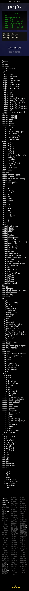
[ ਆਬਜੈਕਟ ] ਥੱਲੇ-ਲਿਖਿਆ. (10, 77)
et (3, 542)
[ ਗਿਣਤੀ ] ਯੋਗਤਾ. (7, 193)
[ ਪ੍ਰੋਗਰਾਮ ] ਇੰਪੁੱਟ (7, 426)
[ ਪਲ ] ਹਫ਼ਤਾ (5, 476)
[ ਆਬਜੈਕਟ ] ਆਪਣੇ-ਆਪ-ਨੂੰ (10, 88)
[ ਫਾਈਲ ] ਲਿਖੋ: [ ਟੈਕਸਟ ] (9, 381)
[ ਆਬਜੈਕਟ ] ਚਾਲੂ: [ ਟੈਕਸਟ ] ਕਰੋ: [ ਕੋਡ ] (14, 102)
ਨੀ (2, 63)
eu (3, 544)
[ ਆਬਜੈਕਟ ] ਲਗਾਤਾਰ (8, 90)
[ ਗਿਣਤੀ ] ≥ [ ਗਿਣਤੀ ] (8, 145)
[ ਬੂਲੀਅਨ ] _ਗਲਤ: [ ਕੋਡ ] (9, 128)
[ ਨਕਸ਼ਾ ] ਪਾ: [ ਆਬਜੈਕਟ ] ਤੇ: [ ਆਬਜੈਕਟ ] (14, 354)
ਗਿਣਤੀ (4, 141)
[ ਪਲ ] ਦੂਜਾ (5, 462)
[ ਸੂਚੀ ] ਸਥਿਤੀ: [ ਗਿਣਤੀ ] (9, 316)
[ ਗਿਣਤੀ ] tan (6, 206)
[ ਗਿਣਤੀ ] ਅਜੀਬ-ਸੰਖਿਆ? (10, 157)
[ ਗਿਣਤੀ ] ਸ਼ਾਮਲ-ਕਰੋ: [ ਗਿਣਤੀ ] (11, 163)
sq (21, 517)
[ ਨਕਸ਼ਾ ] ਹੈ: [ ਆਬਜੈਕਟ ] (9, 369)
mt (12, 551)
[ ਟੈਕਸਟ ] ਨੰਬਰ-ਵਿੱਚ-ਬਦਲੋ (10, 265)
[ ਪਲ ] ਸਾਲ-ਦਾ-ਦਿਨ (8, 464)
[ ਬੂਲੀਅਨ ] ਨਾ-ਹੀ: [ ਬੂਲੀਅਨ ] (11, 136)
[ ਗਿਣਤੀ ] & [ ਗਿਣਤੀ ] (8, 212)
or (12, 562)
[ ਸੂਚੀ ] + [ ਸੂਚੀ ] (7, 336)
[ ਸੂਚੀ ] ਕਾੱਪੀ (5, 340)
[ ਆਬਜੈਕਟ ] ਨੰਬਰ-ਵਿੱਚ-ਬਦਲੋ (11, 80)
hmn (3, 570)
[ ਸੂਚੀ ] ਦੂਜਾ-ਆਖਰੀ (8, 322)
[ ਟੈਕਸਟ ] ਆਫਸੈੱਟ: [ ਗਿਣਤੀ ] (11, 244)
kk (12, 515)
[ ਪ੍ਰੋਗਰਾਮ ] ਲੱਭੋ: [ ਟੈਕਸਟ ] (10, 411)
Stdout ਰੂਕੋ (5, 487)
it (11, 507)
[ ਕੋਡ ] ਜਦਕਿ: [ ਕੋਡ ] (8, 289)
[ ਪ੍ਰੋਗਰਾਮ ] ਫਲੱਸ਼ (7, 428)
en (3, 538)
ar (3, 511)
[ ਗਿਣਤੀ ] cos (6, 204)
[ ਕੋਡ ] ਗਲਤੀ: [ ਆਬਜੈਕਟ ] (10, 293)
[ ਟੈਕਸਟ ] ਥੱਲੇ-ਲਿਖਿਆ (9, 240)
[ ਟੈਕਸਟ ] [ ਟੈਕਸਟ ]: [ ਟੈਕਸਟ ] (11, 255)
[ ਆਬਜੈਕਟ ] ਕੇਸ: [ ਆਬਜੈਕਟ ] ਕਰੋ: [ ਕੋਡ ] (14, 98)
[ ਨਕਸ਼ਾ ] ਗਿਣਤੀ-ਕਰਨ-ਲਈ (10, 366)
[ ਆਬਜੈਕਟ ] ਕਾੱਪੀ (7, 96)
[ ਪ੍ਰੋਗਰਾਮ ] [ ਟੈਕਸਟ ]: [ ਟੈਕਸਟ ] (12, 413)
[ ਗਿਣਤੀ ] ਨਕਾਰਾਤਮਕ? (9, 187)
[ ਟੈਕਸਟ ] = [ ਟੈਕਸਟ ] (8, 228)
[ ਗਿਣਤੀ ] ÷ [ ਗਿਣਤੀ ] (8, 177)
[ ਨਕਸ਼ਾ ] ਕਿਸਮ (6, 352)
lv (12, 533)
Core (14, 1)
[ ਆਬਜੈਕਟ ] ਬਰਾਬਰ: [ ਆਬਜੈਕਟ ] (12, 84)
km (13, 517)
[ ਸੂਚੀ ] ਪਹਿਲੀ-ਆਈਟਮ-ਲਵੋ (10, 328)
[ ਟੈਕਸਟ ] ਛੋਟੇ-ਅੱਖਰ (8, 252)
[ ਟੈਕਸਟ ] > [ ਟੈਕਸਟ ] (8, 279)
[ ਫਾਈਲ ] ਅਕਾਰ (7, 389)
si (21, 505)
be (3, 515)
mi (12, 537)
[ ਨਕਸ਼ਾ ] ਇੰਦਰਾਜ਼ (7, 360)
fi (2, 548)
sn (21, 513)
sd (21, 503)
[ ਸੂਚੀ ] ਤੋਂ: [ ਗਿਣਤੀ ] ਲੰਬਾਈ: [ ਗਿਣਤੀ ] (13, 332)
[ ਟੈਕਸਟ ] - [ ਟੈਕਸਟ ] (8, 259)
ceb (3, 525)
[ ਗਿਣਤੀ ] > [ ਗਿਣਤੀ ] (8, 143)
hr (3, 572)
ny (12, 560)
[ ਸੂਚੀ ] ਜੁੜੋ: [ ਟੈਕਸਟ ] (8, 314)
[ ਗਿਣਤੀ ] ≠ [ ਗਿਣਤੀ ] (8, 153)
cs (3, 529)
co (3, 527)
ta (21, 529)
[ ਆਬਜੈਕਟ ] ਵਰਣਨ (8, 79)
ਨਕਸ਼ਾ (3, 350)
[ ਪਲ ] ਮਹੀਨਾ (6, 454)
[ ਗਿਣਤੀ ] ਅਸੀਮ (7, 198)
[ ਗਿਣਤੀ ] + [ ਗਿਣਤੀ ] (8, 161)
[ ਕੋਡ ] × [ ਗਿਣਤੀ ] (7, 171)
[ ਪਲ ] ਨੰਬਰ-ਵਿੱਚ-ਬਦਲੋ (9, 480)
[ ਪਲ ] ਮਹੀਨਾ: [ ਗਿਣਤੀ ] (9, 442)
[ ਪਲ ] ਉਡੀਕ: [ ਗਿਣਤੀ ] (9, 432)
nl (12, 556)
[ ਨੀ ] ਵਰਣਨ (5, 67)
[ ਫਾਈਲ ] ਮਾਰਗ (7, 375)
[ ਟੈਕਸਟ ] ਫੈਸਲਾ (7, 267)
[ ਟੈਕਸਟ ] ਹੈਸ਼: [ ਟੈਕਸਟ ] (9, 283)
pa (12, 564)
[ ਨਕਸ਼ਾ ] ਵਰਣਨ (7, 371)
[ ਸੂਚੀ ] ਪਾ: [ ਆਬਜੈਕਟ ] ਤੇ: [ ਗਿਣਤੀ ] (13, 324)
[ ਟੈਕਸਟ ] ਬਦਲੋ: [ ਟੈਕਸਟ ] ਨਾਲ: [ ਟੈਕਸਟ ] (15, 257)
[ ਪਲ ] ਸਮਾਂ (5, 468)
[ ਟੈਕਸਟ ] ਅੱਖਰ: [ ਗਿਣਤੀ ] (10, 246)
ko (12, 521)
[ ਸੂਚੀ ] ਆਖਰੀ (6, 320)
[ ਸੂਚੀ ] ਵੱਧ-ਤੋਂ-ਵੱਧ (7, 307)
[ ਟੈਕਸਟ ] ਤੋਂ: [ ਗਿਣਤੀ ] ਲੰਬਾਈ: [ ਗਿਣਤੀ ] (14, 242)
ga (3, 554)
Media (18, 1)
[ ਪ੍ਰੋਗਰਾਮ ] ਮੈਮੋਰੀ (7, 395)
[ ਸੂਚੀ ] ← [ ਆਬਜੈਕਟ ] (9, 310)
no (12, 558)
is (11, 505)
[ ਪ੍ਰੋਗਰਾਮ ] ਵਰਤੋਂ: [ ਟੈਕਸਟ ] (10, 407)
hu (12, 497)
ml (12, 541)
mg (12, 535)
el (2, 536)
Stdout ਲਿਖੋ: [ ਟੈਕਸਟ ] (9, 485)
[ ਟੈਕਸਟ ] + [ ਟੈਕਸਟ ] (8, 236)
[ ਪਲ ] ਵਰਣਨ (6, 478)
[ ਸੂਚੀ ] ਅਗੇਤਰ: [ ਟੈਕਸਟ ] (10, 312)
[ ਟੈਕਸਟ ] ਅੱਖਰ (6, 271)
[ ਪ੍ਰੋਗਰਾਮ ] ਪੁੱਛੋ (6, 423)
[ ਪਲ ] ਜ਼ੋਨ (5, 438)
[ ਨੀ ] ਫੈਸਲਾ (5, 71)
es (3, 540)
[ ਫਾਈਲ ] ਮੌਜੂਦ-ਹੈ (7, 385)
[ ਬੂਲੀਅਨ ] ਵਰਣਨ (7, 120)
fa (2, 546)
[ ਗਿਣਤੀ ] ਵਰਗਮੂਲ (7, 200)
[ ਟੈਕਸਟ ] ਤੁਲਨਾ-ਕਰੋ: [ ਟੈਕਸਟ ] (11, 273)
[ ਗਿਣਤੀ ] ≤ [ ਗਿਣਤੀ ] (8, 149)
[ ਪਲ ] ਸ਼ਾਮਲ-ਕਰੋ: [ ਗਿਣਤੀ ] (10, 481)
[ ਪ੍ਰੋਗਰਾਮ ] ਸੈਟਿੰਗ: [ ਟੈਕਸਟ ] (11, 419)
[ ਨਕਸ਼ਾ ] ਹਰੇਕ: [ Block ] (9, 367)
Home (10, 1)
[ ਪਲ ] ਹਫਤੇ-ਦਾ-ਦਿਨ (8, 466)
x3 (21, 554)
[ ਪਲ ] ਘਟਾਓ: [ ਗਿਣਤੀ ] (9, 483)
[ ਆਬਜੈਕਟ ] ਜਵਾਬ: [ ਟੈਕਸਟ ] (11, 104)
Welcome (5, 61)
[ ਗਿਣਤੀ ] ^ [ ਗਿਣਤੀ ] (8, 216)
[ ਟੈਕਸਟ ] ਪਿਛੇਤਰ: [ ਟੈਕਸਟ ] (10, 238)
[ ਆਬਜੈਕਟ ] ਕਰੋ (7, 92)
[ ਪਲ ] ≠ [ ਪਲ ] (6, 474)
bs (3, 521)
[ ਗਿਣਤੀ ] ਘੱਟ (6, 189)
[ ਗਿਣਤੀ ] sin (6, 202)
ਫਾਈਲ (4, 373)
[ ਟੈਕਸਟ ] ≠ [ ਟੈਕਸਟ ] (8, 230)
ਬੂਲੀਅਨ (4, 114)
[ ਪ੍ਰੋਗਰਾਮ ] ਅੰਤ (7, 417)
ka (12, 513)
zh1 (21, 568)
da (3, 533)
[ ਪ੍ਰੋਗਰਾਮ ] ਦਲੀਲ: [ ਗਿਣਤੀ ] (11, 401)
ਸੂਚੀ (3, 299)
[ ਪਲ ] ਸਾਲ (5, 452)
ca (3, 523)
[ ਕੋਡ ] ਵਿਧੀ (5, 173)
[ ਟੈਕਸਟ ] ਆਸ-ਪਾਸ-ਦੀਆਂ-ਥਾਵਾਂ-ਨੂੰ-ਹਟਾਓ (15, 263)
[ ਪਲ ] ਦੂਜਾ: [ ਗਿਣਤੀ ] (8, 450)
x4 (21, 556)
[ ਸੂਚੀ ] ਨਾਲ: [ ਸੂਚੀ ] (8, 338)
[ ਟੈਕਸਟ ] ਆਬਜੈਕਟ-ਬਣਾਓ (10, 226)
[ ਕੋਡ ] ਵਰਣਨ (6, 297)
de (3, 534)
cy (2, 531)
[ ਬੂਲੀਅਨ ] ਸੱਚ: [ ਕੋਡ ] (8, 126)
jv (11, 511)
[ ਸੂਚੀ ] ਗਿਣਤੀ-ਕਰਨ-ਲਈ (10, 330)
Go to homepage (14, 48)
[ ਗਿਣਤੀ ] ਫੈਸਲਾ (7, 222)
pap (12, 566)
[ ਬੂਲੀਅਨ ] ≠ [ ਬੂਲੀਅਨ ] (9, 118)
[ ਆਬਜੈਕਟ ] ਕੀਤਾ (7, 94)
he (3, 566)
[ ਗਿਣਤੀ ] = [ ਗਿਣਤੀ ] (8, 151)
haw (5, 562)
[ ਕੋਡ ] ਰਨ (5, 287)
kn (12, 519)
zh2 (21, 570)
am (3, 509)
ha (3, 564)
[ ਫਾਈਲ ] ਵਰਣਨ (7, 377)
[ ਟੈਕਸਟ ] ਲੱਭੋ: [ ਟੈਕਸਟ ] (9, 248)
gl (3, 558)
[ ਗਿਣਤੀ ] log (6, 210)
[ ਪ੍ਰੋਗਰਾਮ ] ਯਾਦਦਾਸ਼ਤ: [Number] (12, 397)
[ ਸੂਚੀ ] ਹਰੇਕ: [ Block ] (9, 309)
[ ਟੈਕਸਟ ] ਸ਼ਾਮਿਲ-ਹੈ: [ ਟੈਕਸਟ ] (11, 261)
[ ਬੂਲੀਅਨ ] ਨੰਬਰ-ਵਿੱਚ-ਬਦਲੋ (10, 139)
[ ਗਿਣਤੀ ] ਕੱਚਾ (6, 220)
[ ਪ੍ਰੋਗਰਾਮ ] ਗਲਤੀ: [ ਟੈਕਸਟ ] (11, 430)
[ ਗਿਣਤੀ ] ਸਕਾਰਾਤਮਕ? (9, 185)
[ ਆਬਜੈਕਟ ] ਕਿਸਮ (7, 75)
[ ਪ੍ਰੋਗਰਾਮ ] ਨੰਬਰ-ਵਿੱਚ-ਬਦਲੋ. (11, 403)
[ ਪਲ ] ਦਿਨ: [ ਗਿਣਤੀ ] (8, 444)
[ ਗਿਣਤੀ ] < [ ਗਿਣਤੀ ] (8, 147)
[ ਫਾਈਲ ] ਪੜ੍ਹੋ (6, 379)
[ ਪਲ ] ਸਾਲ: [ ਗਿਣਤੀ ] (8, 440)
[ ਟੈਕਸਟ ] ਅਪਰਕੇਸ (8, 250)
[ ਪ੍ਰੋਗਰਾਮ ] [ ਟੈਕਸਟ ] (8, 409)
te (21, 531)
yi (21, 564)
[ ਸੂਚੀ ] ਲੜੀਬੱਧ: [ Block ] (9, 342)
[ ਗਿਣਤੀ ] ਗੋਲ (6, 196)
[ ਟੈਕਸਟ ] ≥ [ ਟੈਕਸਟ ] (8, 281)
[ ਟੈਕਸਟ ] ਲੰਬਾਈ (7, 232)
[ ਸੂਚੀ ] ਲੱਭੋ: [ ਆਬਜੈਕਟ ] (9, 348)
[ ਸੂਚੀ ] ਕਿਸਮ (6, 301)
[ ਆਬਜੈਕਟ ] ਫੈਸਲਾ (7, 82)
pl (12, 568)
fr (3, 550)
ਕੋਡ (3, 285)
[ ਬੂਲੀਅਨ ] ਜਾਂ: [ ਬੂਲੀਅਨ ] (10, 137)
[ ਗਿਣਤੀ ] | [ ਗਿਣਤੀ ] (8, 214)
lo (12, 529)
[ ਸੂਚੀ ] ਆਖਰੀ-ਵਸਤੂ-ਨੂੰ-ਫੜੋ (10, 326)
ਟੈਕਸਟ (4, 224)
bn (3, 519)
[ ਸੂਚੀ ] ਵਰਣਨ (6, 344)
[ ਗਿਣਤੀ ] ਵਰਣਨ (7, 218)
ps (12, 570)
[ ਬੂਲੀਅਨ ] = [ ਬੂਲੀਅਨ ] (9, 116)
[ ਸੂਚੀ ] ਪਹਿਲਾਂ (6, 318)
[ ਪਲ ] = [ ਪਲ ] (6, 472)
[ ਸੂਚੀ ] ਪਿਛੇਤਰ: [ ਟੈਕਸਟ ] (10, 303)
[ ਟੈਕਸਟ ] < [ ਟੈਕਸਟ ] (8, 275)
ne (12, 554)
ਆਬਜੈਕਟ (5, 73)
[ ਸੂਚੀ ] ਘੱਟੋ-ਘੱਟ (7, 305)
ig (12, 503)
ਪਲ (3, 434)
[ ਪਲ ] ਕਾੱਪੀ (5, 470)
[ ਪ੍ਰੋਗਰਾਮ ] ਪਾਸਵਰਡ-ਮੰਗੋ (10, 424)
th (21, 535)
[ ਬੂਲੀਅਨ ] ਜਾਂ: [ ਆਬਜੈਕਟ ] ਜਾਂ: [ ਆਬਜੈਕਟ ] (15, 132)
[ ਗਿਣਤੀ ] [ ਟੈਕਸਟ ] (8, 191)
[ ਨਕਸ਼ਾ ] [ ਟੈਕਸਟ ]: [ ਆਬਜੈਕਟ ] (12, 356)
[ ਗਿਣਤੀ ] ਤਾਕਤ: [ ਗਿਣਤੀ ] (10, 183)
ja (11, 509)
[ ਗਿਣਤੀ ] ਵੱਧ (6, 194)
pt (12, 572)
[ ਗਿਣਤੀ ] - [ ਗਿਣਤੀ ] (8, 165)
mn (12, 543)
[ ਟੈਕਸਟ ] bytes (7, 234)
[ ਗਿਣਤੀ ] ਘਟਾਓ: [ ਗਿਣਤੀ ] (10, 167)
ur (21, 549)
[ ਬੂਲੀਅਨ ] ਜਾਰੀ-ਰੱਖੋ (8, 124)
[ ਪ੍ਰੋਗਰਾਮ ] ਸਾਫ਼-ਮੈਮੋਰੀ (9, 393)
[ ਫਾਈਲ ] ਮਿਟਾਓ (7, 387)
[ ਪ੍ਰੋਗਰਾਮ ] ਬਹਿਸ (7, 415)
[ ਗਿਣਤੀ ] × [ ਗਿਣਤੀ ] (8, 169)
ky (12, 525)
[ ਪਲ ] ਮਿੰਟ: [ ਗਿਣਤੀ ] (8, 448)
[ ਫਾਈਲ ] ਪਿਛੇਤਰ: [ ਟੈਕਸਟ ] (10, 383)
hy (12, 499)
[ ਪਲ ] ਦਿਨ (5, 456)
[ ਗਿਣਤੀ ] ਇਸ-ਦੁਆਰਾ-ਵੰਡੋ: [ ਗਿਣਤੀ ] (13, 179)
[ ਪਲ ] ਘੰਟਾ (5, 458)
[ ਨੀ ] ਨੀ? (5, 65)
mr (12, 547)
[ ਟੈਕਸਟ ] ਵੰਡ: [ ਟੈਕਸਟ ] (9, 269)
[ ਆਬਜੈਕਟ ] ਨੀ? (7, 110)
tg (21, 533)
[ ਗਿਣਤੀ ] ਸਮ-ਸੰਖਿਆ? (9, 159)
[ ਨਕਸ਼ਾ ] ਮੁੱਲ (6, 362)
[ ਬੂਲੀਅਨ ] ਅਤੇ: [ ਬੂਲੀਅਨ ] (10, 134)
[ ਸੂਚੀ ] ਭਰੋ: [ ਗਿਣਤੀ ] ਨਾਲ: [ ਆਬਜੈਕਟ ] (14, 346)
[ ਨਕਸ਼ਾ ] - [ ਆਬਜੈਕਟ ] (9, 358)
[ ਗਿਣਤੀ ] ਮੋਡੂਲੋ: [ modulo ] (10, 181)
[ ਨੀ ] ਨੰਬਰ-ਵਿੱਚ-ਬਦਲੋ (8, 69)
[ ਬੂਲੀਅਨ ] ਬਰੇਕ (7, 122)
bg (3, 517)
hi (3, 568)
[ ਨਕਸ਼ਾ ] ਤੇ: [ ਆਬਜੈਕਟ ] (9, 364)
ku (12, 523)
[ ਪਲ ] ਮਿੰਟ (5, 460)
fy (2, 552)
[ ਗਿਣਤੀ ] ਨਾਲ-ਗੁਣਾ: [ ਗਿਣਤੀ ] (11, 175)
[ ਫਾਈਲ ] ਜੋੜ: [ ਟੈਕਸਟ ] (9, 391)
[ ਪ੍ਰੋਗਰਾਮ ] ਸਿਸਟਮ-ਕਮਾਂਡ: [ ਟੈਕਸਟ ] (13, 399)
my (12, 552)
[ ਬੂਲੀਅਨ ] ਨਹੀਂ (6, 130)
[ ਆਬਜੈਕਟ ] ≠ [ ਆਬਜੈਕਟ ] (10, 86)
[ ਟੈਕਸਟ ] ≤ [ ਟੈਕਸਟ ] (8, 277)
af (3, 507)
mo (12, 545)
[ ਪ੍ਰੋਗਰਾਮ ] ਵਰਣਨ (7, 405)
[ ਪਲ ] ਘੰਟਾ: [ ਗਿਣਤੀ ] (8, 446)
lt (11, 531)
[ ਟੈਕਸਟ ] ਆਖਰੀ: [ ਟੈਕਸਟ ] (10, 253)
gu (3, 560)
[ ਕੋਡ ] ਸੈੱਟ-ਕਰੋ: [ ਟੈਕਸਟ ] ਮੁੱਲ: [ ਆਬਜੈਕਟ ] (15, 291)
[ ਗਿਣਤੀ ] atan (6, 208)
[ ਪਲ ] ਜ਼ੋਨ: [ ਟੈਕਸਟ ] (8, 436)
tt (21, 543)
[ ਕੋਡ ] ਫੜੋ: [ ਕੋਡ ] (7, 295)
